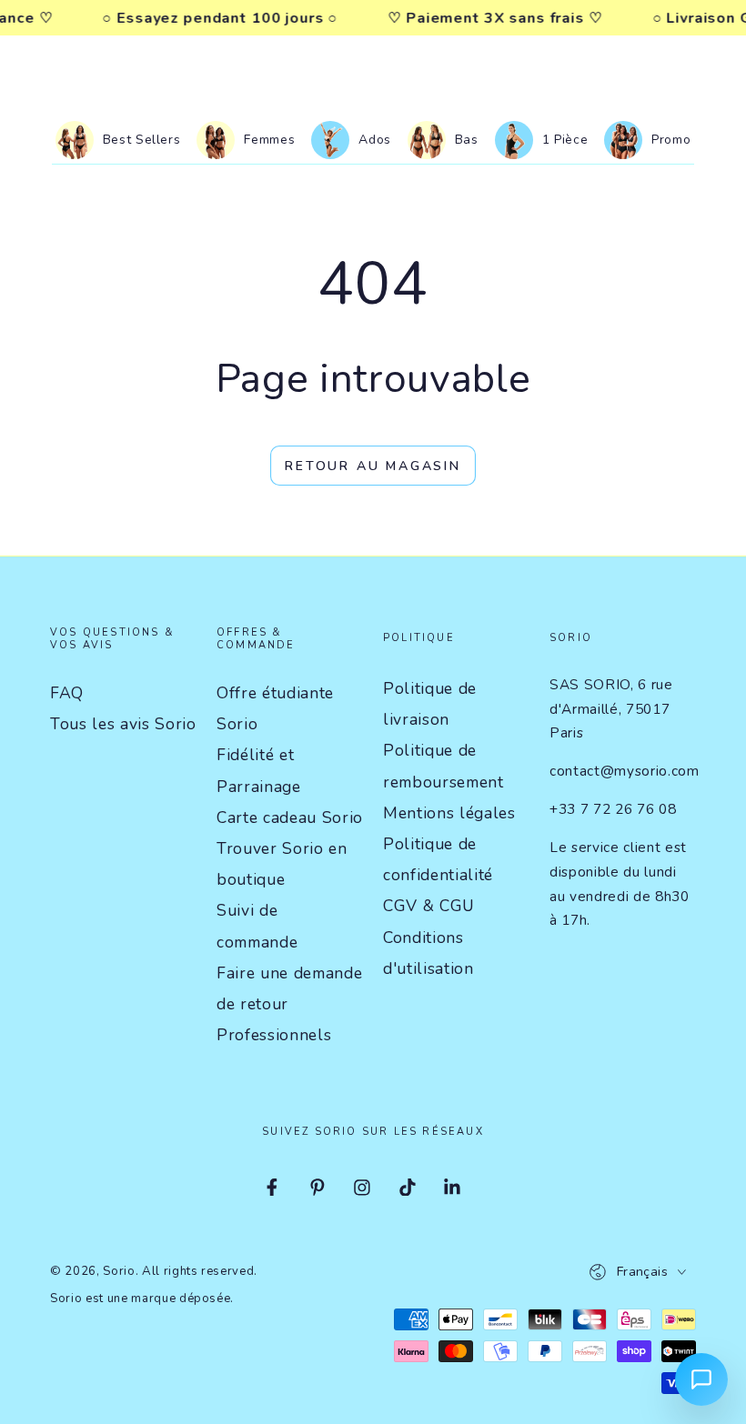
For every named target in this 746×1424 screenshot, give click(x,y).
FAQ (67, 693)
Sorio (119, 1271)
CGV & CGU (429, 906)
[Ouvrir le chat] (701, 1379)
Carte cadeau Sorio (290, 817)
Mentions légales (449, 813)
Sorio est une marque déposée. (142, 1298)
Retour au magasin (373, 466)
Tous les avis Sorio (123, 724)
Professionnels (274, 1035)
